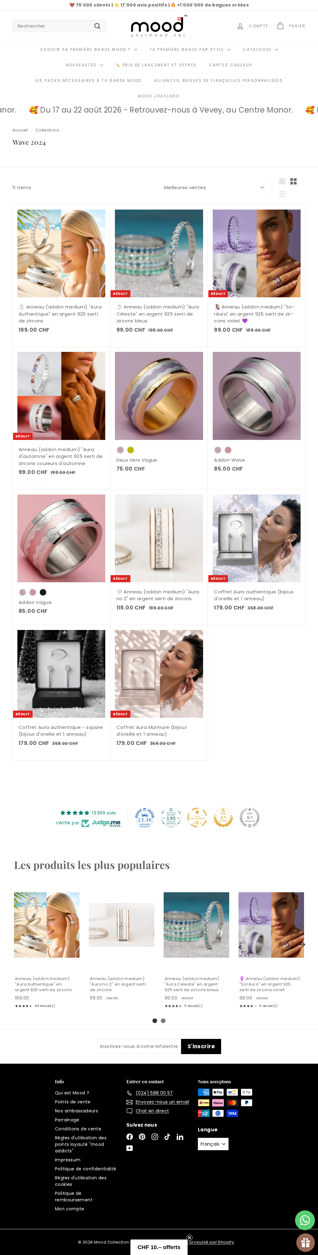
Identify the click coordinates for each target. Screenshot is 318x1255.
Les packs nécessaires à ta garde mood (88, 80)
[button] (159, 1247)
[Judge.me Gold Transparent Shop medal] (197, 817)
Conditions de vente (78, 1129)
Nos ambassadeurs (76, 1111)
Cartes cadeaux (230, 65)
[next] (302, 944)
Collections (47, 130)
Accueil (20, 130)
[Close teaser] (189, 1238)
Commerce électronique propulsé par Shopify (184, 1242)
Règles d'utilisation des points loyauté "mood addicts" (81, 1144)
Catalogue (258, 49)
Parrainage (67, 1120)
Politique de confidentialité (85, 1169)
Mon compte (69, 1209)
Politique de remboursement (74, 1196)
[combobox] (59, 26)
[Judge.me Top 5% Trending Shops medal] (250, 817)
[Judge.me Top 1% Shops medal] (223, 817)
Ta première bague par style (188, 49)
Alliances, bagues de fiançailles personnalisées (218, 80)
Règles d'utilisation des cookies (81, 1181)
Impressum (67, 1160)
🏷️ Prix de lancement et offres (156, 65)
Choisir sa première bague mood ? (86, 49)
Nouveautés (82, 65)
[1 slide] (154, 1020)
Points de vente (73, 1102)
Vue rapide (46, 964)
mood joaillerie (159, 96)
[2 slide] (163, 1020)
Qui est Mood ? (72, 1093)
